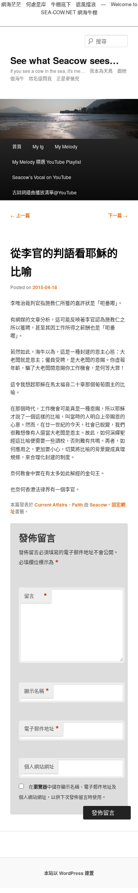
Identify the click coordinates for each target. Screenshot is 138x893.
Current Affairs (50, 504)
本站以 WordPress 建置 (69, 873)
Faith (77, 504)
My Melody (66, 146)
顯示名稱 (36, 691)
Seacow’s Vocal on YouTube (41, 177)
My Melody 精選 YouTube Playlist (46, 161)
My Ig (38, 146)
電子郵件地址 (41, 728)
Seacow (98, 504)
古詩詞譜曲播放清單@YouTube (44, 192)
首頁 (16, 146)
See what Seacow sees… (64, 60)
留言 (35, 596)
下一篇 (118, 215)
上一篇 (20, 215)
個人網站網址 (39, 766)
